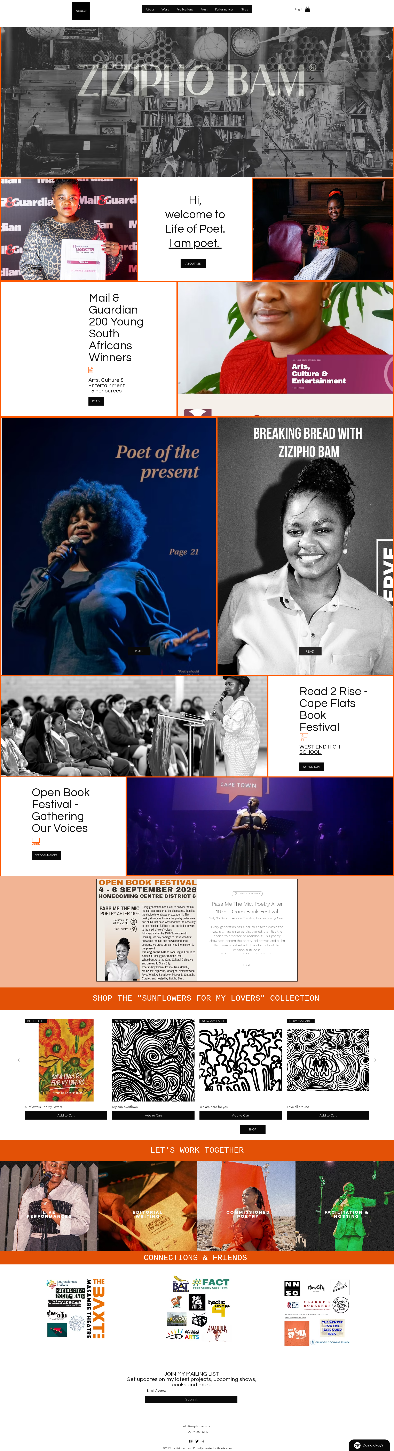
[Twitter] (197, 1441)
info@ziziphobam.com (197, 1426)
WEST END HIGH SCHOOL (319, 749)
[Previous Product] (18, 1060)
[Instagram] (191, 1441)
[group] (197, 1069)
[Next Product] (375, 1060)
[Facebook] (203, 1441)
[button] (307, 9)
